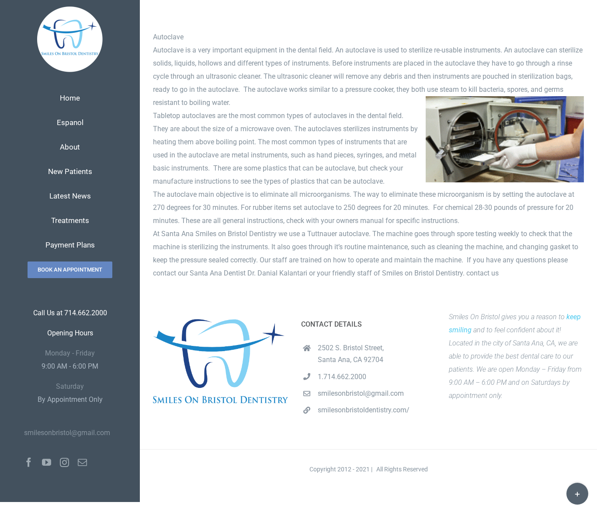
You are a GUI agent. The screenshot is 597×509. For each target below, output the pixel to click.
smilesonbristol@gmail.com (67, 433)
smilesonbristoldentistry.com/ (364, 410)
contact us (482, 273)
